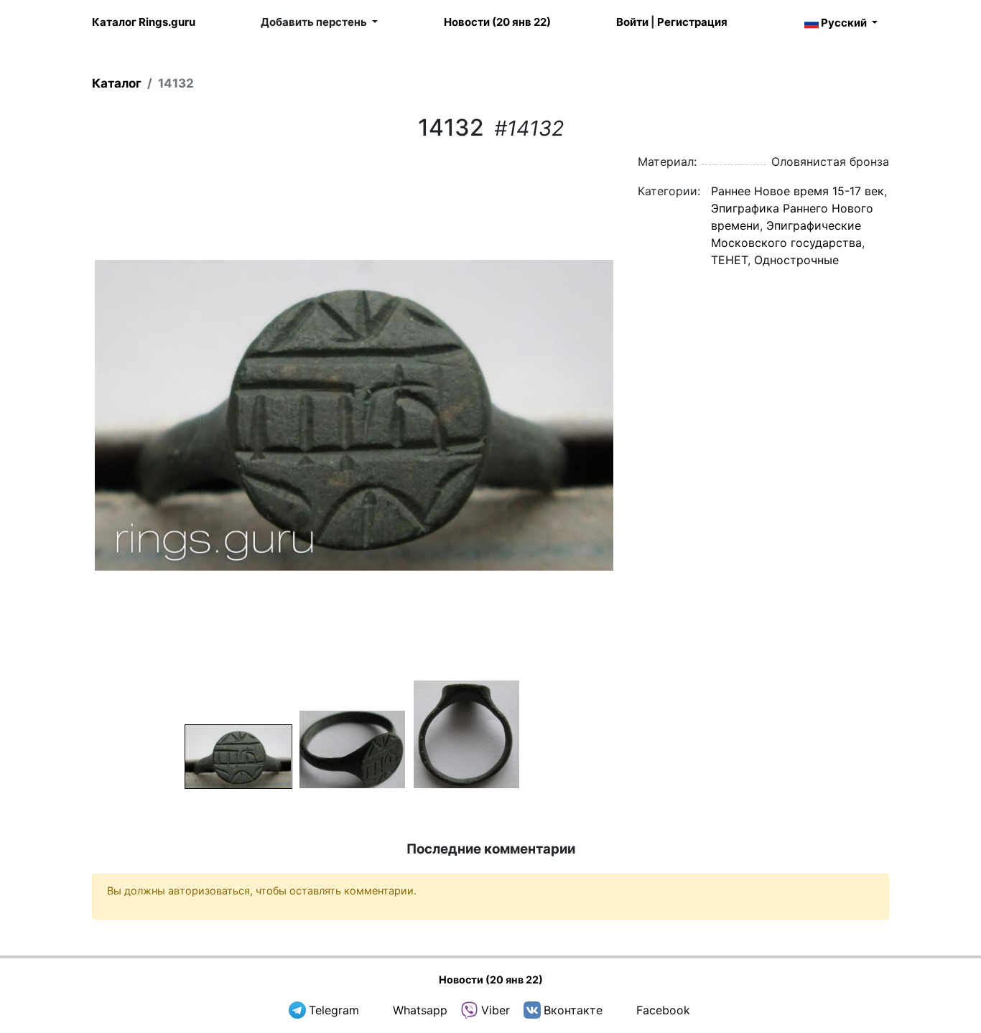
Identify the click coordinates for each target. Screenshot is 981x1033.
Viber (495, 1010)
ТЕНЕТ (729, 260)
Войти (632, 22)
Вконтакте (573, 1010)
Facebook (663, 1010)
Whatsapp (420, 1010)
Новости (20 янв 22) (497, 22)
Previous (73, 415)
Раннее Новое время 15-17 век (797, 191)
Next (634, 415)
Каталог (116, 83)
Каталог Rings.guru (143, 22)
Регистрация (692, 22)
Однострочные (796, 260)
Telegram (334, 1010)
